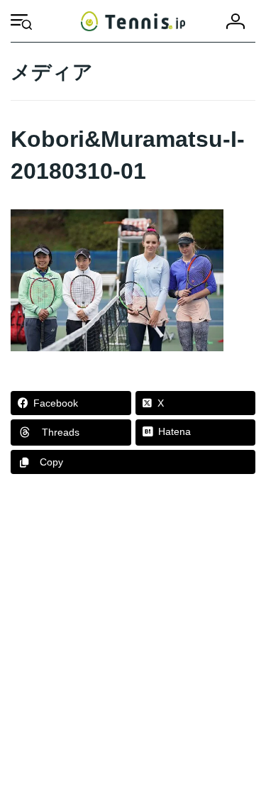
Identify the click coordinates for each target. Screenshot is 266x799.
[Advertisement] (133, 643)
